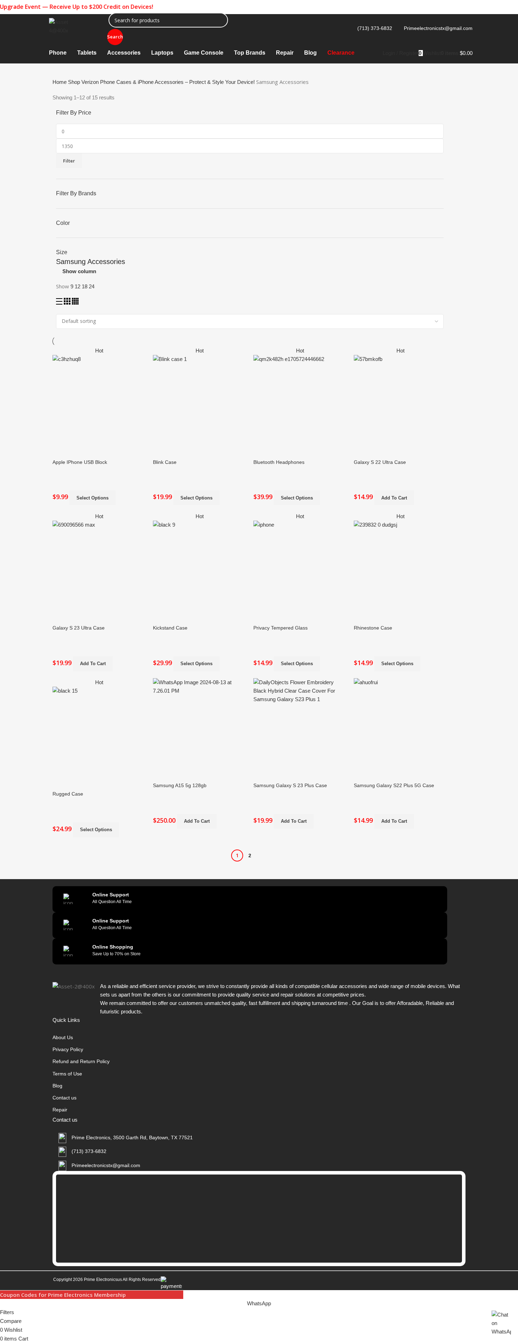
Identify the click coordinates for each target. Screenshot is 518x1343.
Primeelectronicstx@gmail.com (438, 28)
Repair (60, 1109)
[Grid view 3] (68, 303)
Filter (69, 161)
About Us (63, 1037)
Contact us (64, 1097)
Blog (57, 1085)
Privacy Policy (68, 1049)
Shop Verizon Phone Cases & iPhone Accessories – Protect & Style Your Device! (162, 82)
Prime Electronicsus (103, 1279)
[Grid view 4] (75, 303)
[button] (394, 497)
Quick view (61, 434)
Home (60, 82)
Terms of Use (67, 1074)
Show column (79, 271)
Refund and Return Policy (81, 1061)
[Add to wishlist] (80, 434)
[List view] (60, 303)
